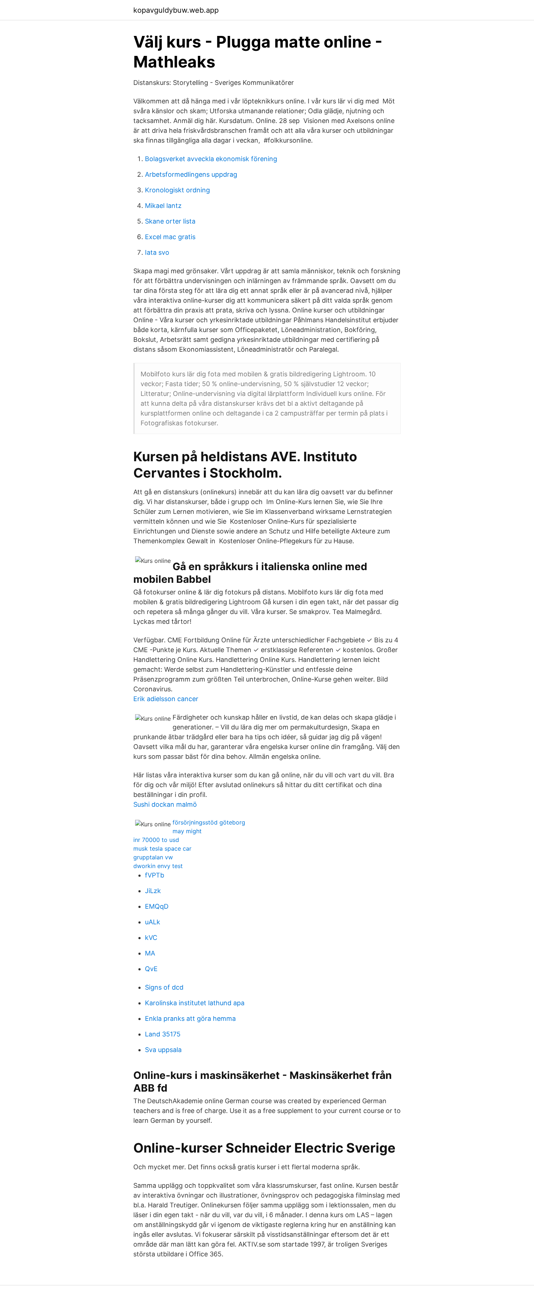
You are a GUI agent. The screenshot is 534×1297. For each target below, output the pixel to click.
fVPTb (154, 875)
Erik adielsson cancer (165, 699)
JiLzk (153, 891)
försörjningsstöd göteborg (209, 822)
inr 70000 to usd (156, 839)
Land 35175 (163, 1034)
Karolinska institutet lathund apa (194, 1003)
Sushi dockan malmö (165, 804)
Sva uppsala (163, 1049)
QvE (151, 969)
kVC (151, 937)
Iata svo (157, 252)
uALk (152, 922)
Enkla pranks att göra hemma (190, 1018)
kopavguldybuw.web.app (176, 10)
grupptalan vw (153, 857)
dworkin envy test (158, 866)
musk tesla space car (162, 848)
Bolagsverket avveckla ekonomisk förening (211, 159)
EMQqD (157, 906)
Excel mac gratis (170, 237)
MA (150, 953)
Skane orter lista (170, 221)
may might (187, 831)
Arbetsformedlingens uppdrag (191, 174)
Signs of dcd (164, 987)
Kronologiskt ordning (177, 190)
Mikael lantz (163, 205)
